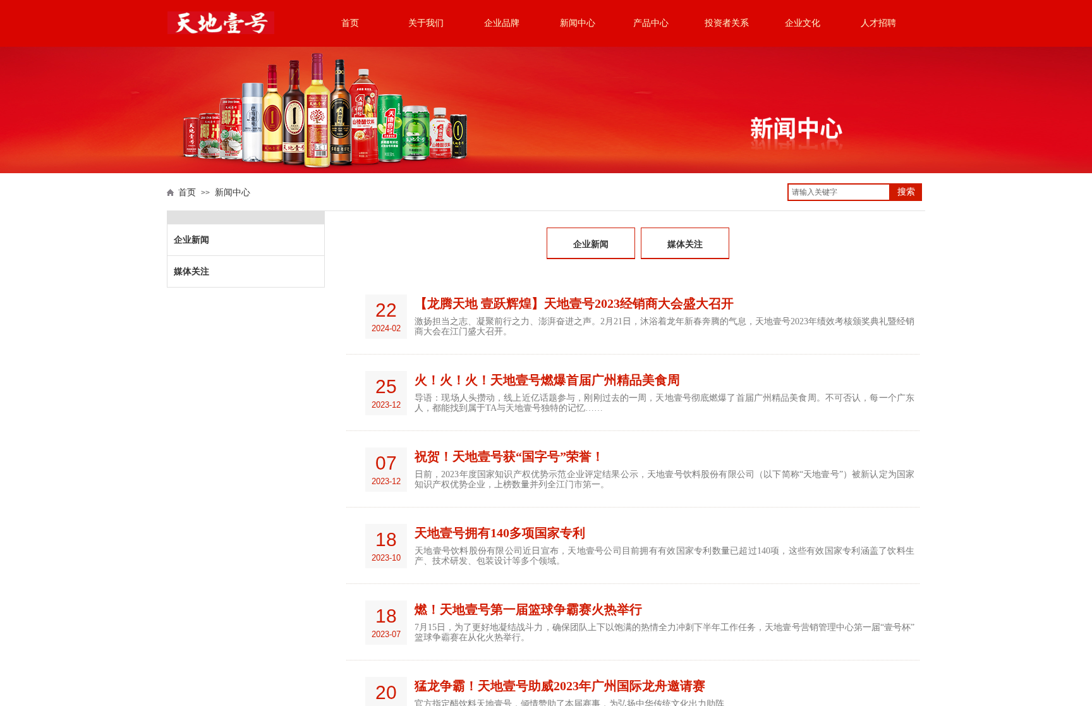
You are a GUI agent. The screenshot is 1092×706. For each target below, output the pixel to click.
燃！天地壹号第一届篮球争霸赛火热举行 (528, 609)
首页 (350, 23)
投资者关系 (727, 23)
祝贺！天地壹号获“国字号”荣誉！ (509, 456)
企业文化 (802, 23)
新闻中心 (577, 23)
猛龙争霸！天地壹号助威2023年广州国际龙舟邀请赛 (560, 686)
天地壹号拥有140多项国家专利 (500, 533)
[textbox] (838, 192)
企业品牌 (501, 23)
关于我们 (426, 23)
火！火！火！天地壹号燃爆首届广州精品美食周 (547, 380)
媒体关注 (685, 244)
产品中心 (651, 23)
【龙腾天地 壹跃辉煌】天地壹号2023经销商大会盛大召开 (574, 303)
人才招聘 (878, 23)
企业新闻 (591, 244)
